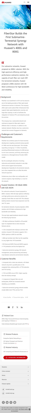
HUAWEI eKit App (10, 389)
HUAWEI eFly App (10, 393)
